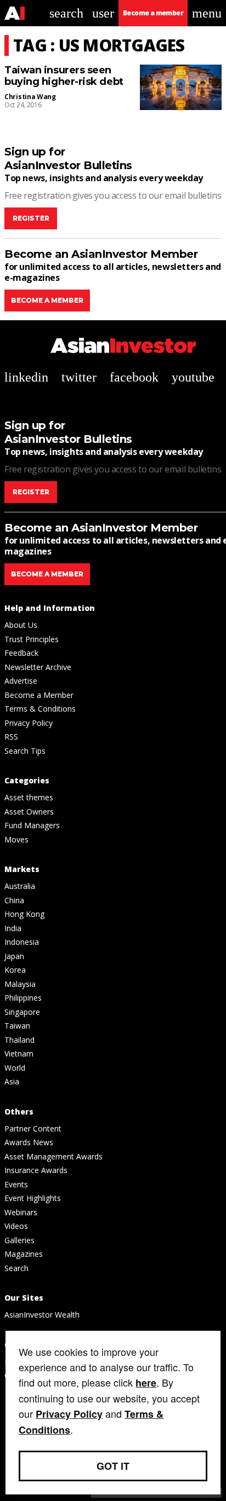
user (103, 13)
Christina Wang (30, 96)
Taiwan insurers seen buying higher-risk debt (63, 76)
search (66, 13)
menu (207, 13)
